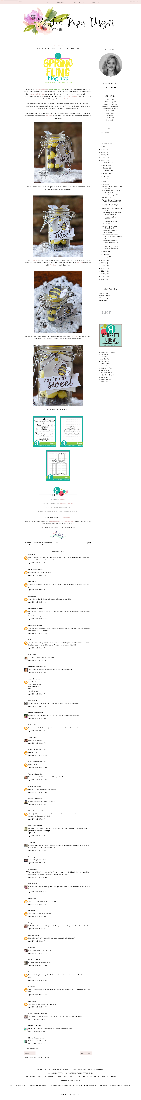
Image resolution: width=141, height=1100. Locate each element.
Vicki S (30, 554)
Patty (30, 923)
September (107, 170)
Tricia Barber (105, 382)
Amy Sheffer (105, 359)
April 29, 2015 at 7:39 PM (37, 928)
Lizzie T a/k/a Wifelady (36, 1013)
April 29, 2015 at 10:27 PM (37, 965)
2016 (103, 157)
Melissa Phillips (106, 379)
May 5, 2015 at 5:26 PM (36, 1031)
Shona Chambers (34, 811)
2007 (103, 279)
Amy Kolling (104, 354)
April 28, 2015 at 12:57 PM (37, 633)
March (105, 251)
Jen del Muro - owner (108, 352)
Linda (30, 972)
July (104, 176)
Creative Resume (78, 2)
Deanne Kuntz (105, 366)
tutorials (109, 120)
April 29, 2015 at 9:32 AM (37, 863)
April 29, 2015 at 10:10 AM (37, 877)
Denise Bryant (33, 786)
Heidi (30, 947)
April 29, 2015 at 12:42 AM (37, 792)
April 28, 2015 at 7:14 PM (37, 718)
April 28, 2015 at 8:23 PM (37, 743)
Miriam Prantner (34, 712)
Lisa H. (30, 654)
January (106, 257)
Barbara (31, 884)
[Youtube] (115, 87)
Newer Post (86, 1053)
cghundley (31, 679)
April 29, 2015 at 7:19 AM (37, 819)
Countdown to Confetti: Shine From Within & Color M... (112, 236)
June (104, 179)
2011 (103, 268)
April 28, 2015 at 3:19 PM (37, 672)
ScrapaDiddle (33, 1025)
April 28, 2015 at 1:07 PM (37, 648)
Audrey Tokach (105, 363)
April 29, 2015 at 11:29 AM (37, 892)
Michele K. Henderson (35, 666)
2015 (103, 160)
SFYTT (108, 111)
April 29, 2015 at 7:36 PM (37, 916)
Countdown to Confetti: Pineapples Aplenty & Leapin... (110, 242)
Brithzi (30, 898)
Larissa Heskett (33, 798)
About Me (61, 2)
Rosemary (31, 857)
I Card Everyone (33, 825)
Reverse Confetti (41, 89)
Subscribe (96, 2)
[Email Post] (57, 542)
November (106, 165)
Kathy (30, 725)
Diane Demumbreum (35, 749)
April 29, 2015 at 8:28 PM (37, 941)
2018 (103, 152)
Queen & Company (108, 106)
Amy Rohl (104, 356)
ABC (33, 545)
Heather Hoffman (107, 368)
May (104, 181)
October (106, 168)
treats (109, 118)
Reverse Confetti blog (36, 94)
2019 (103, 149)
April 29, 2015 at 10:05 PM (37, 953)
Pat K (30, 1001)
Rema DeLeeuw (33, 569)
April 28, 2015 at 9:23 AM (37, 589)
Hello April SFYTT (108, 197)
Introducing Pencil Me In (110, 221)
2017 (103, 155)
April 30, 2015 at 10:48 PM (37, 1007)
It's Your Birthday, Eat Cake (111, 195)
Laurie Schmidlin (106, 372)
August (105, 173)
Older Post (29, 1053)
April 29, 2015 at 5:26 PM (37, 904)
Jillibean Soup (108, 102)
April (104, 184)
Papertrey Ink (108, 104)
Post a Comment (32, 1048)
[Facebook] (106, 87)
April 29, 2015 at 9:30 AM (37, 850)
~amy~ (30, 737)
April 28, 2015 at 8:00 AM (37, 575)
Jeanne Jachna (105, 370)
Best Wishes (106, 224)
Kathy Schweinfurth (107, 375)
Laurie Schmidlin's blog (70, 96)
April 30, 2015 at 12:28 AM (37, 980)
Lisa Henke (65, 99)
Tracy (30, 842)
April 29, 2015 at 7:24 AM (37, 836)
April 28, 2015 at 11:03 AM (37, 619)
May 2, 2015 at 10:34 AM (37, 1019)
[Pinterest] (109, 87)
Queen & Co (103, 300)
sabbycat (31, 935)
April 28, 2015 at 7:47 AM (37, 563)
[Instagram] (112, 87)
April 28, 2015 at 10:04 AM (37, 602)
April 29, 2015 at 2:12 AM (37, 804)
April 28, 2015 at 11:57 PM (37, 780)
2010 (103, 271)
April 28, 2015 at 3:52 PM (37, 694)
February (106, 254)
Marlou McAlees (33, 1038)
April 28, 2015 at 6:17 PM (37, 706)
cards (108, 113)
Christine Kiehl (33, 625)
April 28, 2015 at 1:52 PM (37, 660)
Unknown (31, 640)
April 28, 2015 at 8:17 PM (37, 731)
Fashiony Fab (74, 1094)
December (106, 162)
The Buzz (49, 115)
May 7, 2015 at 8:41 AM (36, 1044)
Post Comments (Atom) (41, 1057)
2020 (103, 147)
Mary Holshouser (34, 608)
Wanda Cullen (33, 774)
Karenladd (31, 700)
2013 (103, 263)
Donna (30, 869)
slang (30, 596)
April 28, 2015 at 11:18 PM (37, 755)
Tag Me (35, 260)
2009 (103, 274)
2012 (103, 265)
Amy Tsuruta (105, 361)
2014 (103, 260)
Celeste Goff (32, 959)
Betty (30, 910)
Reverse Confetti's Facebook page (62, 521)
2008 (103, 276)
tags (108, 115)
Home (48, 2)
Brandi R (31, 581)
